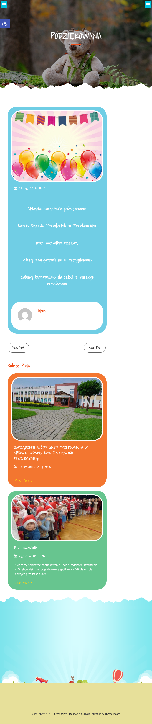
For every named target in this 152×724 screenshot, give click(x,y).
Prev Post (18, 347)
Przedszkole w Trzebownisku (67, 714)
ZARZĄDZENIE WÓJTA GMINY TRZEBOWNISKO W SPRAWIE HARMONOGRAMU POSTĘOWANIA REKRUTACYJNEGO (51, 453)
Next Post (95, 347)
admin (42, 310)
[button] (5, 23)
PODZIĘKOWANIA (25, 548)
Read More (22, 481)
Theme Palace (112, 714)
